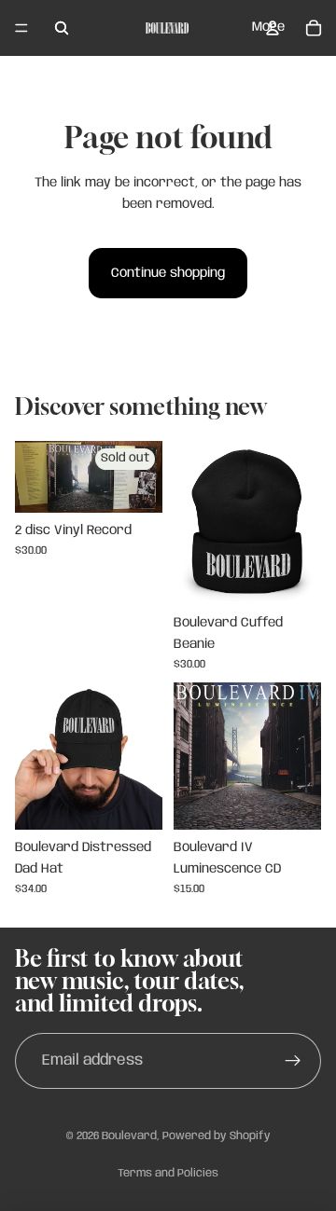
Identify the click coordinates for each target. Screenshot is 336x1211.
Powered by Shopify (216, 1136)
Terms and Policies (168, 1173)
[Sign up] (293, 1060)
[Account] (272, 27)
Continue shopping (168, 273)
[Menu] (21, 28)
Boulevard (129, 1136)
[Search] (61, 27)
